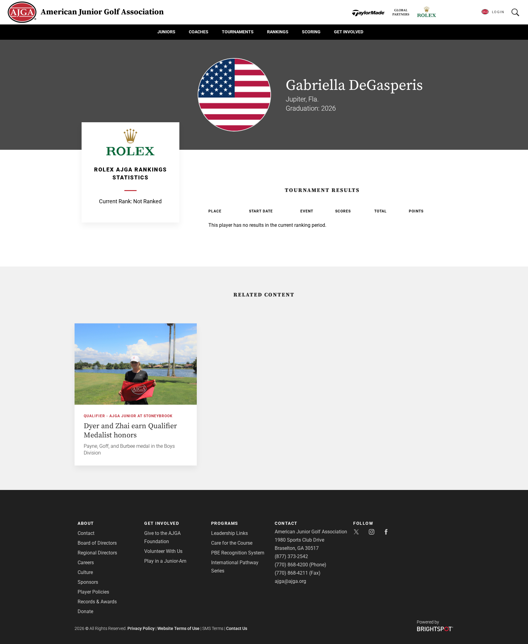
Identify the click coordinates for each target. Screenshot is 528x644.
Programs (224, 523)
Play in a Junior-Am (165, 561)
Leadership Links (229, 533)
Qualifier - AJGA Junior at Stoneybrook (128, 416)
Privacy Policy (141, 628)
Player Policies (93, 592)
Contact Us (236, 628)
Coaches (198, 31)
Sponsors (88, 582)
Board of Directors (97, 543)
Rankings (277, 31)
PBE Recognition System (237, 553)
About (86, 523)
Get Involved (348, 31)
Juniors (166, 31)
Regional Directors (97, 553)
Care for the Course (231, 543)
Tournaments (238, 31)
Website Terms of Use (178, 628)
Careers (86, 562)
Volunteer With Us (163, 551)
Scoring (311, 31)
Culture (85, 572)
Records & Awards (97, 602)
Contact (86, 533)
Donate (85, 611)
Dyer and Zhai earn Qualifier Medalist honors (130, 430)
